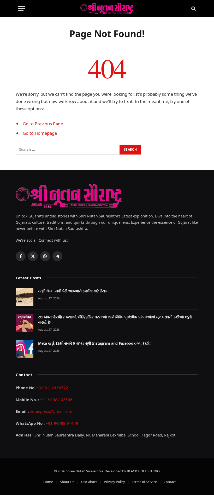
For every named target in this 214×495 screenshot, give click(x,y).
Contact (170, 481)
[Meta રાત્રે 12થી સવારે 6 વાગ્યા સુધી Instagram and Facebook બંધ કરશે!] (24, 349)
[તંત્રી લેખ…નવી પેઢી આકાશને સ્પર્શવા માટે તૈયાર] (24, 297)
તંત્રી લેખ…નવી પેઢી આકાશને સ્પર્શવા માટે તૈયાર (73, 290)
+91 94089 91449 (62, 423)
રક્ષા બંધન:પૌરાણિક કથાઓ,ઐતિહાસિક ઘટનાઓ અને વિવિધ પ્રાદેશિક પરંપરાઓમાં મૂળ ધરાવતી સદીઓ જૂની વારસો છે (115, 319)
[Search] (193, 8)
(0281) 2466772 (53, 387)
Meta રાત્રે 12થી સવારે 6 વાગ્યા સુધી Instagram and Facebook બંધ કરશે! (94, 343)
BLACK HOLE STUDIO (143, 471)
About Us (67, 481)
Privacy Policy (114, 481)
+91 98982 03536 (56, 399)
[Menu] (21, 8)
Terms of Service (144, 481)
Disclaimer (89, 481)
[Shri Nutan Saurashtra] (107, 8)
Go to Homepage (40, 133)
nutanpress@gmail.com (51, 411)
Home (48, 481)
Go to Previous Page (43, 124)
